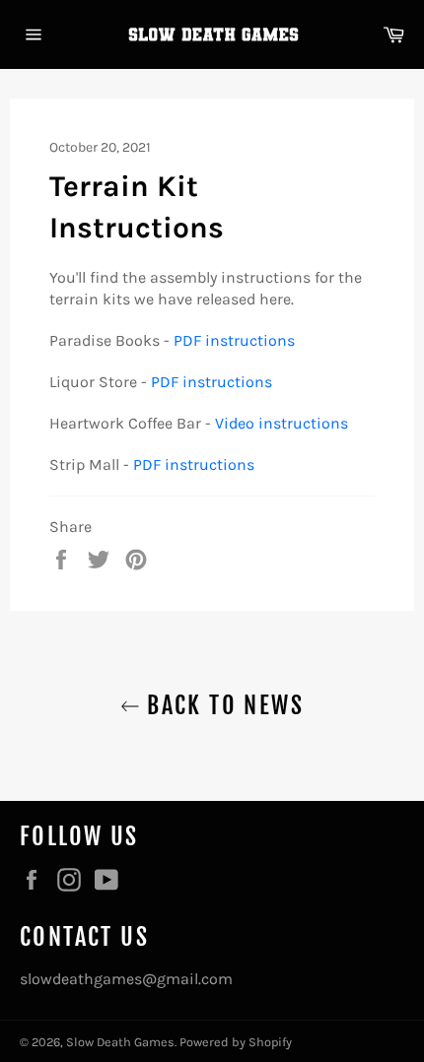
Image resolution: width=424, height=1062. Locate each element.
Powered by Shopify (235, 1041)
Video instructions (281, 423)
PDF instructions (234, 340)
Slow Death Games (120, 1041)
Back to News (222, 705)
